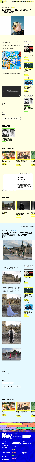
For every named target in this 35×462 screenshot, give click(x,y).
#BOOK (13, 454)
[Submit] (19, 443)
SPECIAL (24, 1)
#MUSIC (14, 449)
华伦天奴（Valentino (5, 265)
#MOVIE (14, 452)
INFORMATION (24, 455)
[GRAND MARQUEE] (6, 452)
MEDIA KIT (24, 454)
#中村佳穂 (3, 114)
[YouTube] (25, 444)
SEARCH (13, 441)
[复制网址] (17, 118)
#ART (13, 451)
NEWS (18, 1)
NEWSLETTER (24, 452)
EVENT (21, 1)
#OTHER (14, 458)
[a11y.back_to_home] (3, 2)
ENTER (26, 436)
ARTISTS (4, 458)
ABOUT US (4, 456)
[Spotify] (23, 444)
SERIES (28, 1)
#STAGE (14, 455)
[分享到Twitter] (11, 118)
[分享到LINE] (9, 118)
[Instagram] (27, 444)
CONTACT (24, 453)
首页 (21, 226)
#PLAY (13, 448)
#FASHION (14, 457)
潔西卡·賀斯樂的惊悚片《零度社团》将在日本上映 (12, 425)
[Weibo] (14, 118)
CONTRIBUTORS (5, 459)
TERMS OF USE (24, 456)
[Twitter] (28, 444)
